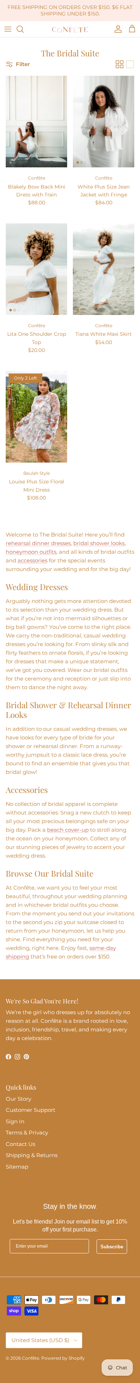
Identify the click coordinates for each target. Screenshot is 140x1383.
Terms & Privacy (27, 1132)
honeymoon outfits (31, 551)
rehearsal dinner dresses (38, 543)
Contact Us (20, 1144)
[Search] (24, 29)
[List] (130, 64)
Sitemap (17, 1166)
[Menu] (8, 29)
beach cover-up (68, 829)
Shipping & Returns (31, 1155)
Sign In (15, 1121)
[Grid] (119, 64)
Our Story (18, 1098)
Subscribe (112, 1246)
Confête (30, 1358)
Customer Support (30, 1109)
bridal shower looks (99, 543)
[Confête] (70, 29)
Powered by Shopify (63, 1358)
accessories (32, 560)
